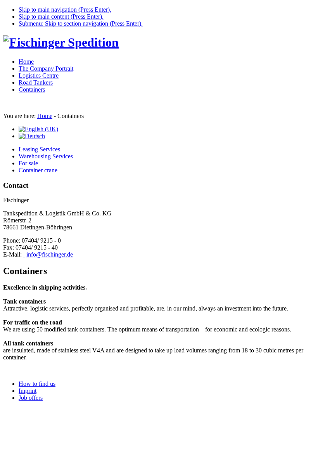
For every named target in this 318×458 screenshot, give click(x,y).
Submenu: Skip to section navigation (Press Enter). (81, 23)
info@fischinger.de (49, 254)
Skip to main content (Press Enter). (61, 16)
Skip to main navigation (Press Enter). (65, 9)
